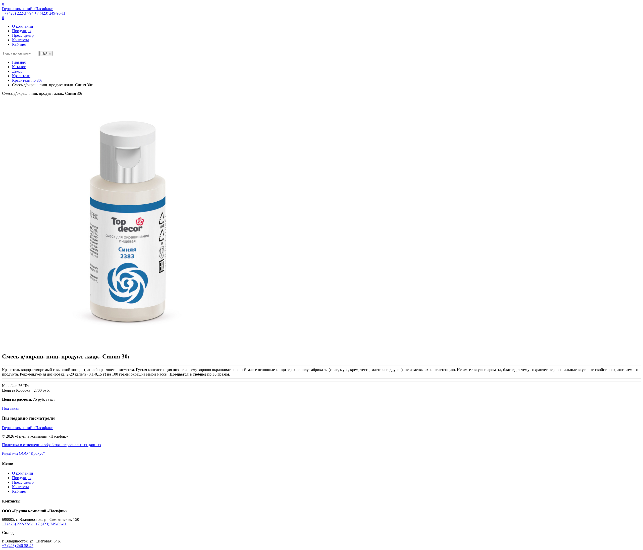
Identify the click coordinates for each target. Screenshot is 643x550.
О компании (22, 26)
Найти (45, 53)
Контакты (20, 40)
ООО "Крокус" (23, 453)
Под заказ (10, 408)
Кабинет (19, 44)
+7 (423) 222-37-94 (18, 13)
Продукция (21, 31)
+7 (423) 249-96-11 (50, 13)
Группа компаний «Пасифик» (27, 9)
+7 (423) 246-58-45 (17, 545)
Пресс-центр (23, 35)
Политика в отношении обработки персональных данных (51, 445)
